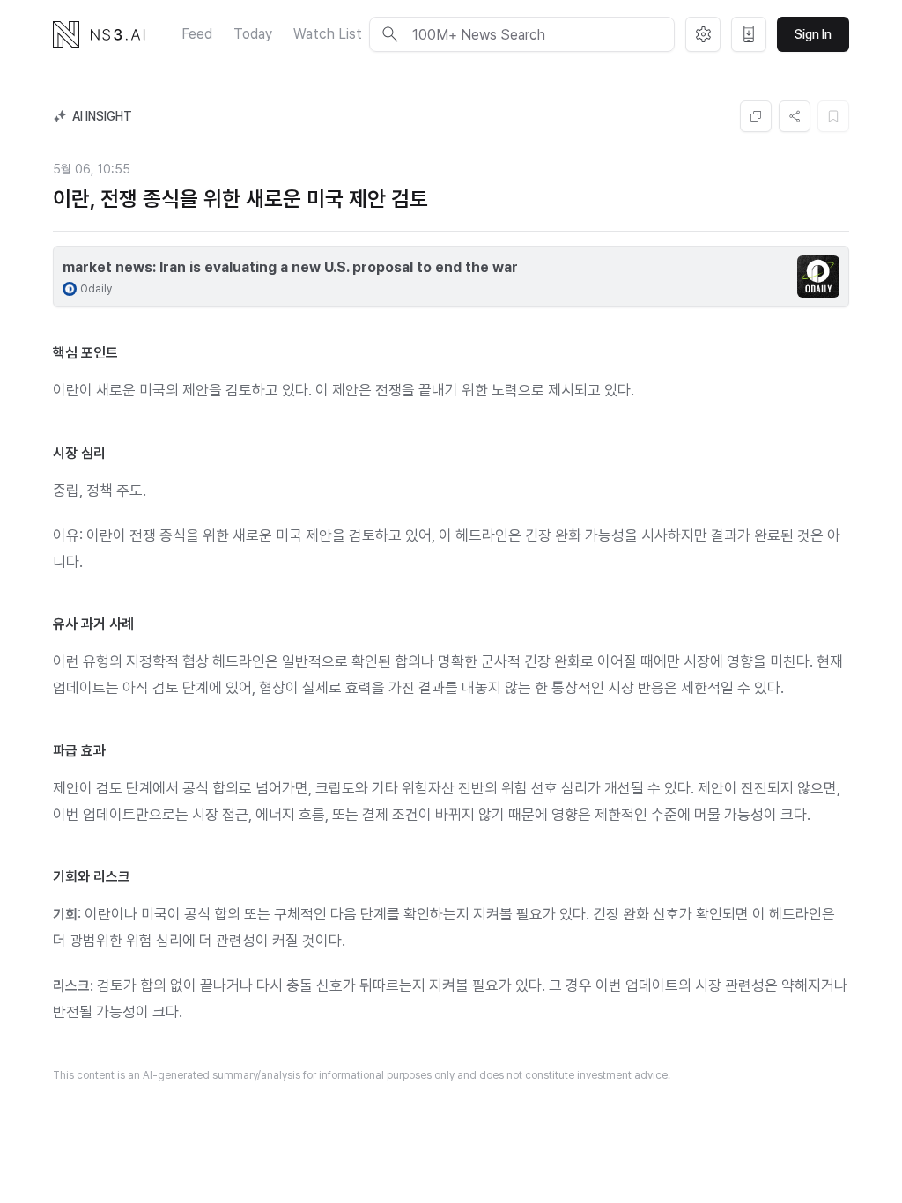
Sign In (813, 34)
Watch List (327, 34)
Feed (196, 34)
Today (252, 34)
